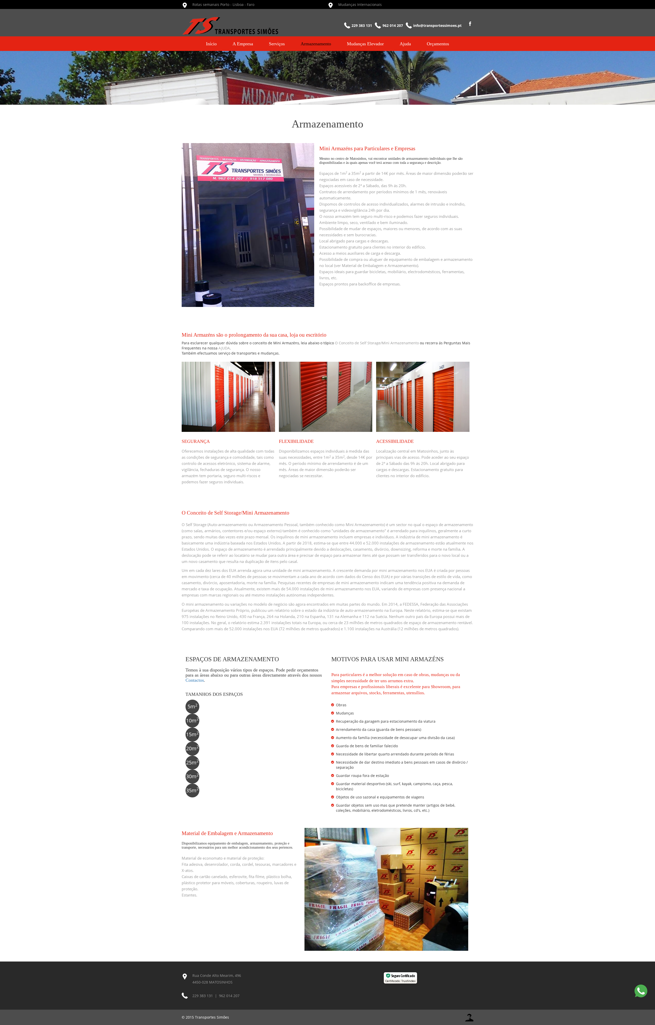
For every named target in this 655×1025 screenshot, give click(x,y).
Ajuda (405, 43)
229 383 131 (202, 995)
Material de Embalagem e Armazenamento (379, 265)
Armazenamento (316, 43)
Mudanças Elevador (365, 43)
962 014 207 (229, 995)
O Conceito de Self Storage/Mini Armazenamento (377, 342)
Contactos (194, 680)
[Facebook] (468, 25)
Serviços (277, 43)
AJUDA (224, 348)
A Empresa (243, 43)
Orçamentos (438, 43)
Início (211, 43)
